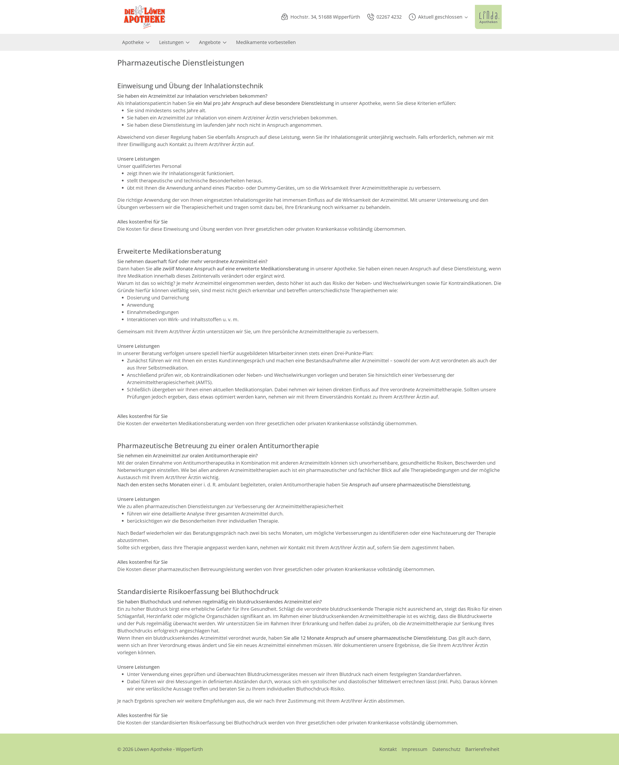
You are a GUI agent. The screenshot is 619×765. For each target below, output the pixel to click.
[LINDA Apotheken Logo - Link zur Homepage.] (488, 17)
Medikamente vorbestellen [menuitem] (266, 42)
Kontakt (388, 749)
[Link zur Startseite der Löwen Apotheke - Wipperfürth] (177, 17)
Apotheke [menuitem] (133, 42)
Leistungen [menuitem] (171, 42)
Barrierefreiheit (482, 749)
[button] (438, 17)
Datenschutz (446, 749)
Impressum (414, 749)
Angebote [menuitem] (210, 42)
